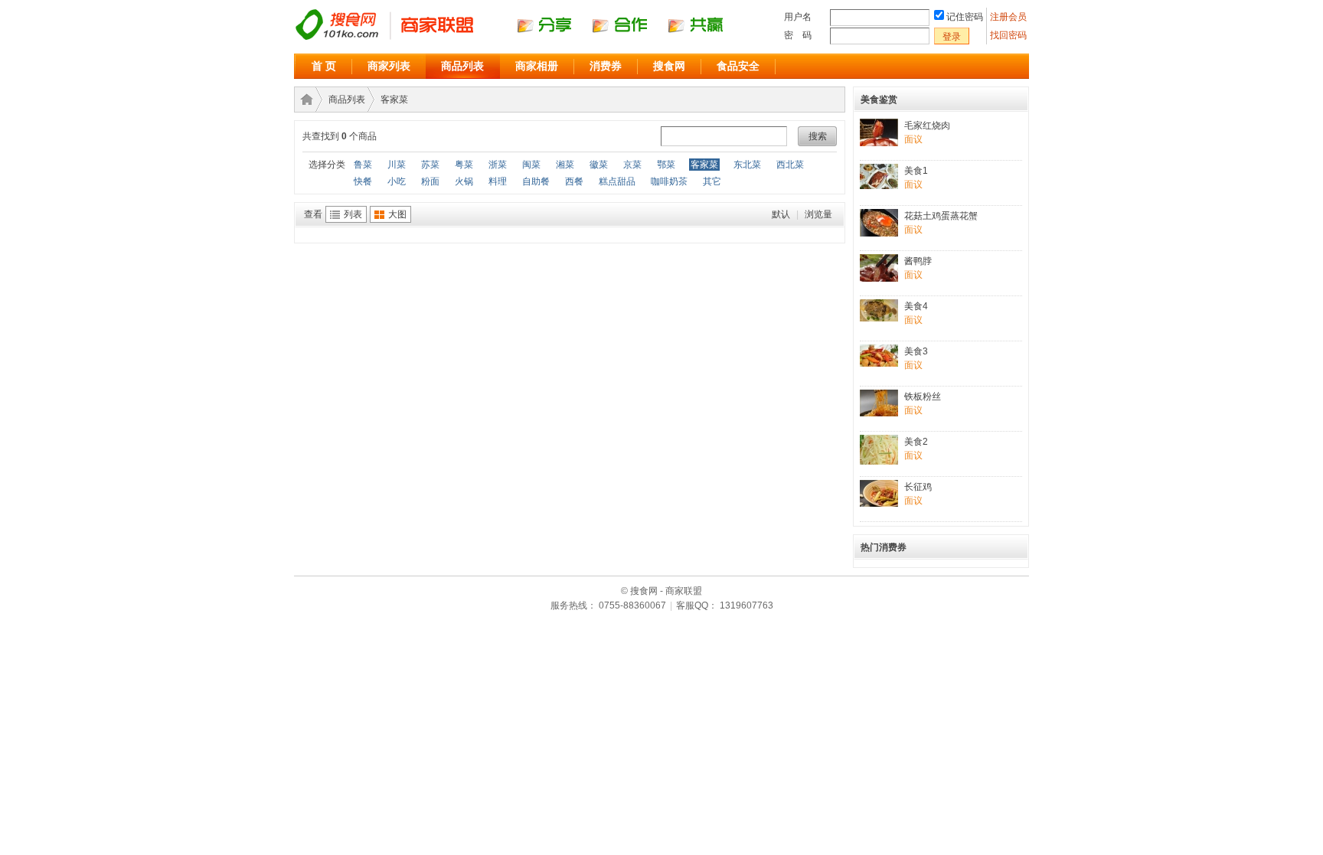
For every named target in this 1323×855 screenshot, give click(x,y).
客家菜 (394, 99)
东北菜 (747, 164)
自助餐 (536, 181)
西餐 (574, 181)
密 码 (798, 35)
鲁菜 (363, 164)
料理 (497, 181)
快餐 (363, 181)
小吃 (396, 181)
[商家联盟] (523, 39)
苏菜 (430, 164)
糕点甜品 (617, 181)
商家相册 (536, 66)
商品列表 (462, 66)
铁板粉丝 (922, 396)
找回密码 (1008, 35)
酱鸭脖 (918, 261)
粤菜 (464, 164)
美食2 (916, 441)
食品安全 (738, 66)
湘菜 (565, 164)
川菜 (396, 164)
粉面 (430, 181)
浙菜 (497, 164)
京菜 (632, 164)
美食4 (916, 306)
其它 (712, 181)
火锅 (464, 181)
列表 (353, 214)
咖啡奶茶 (669, 181)
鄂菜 (666, 164)
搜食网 (669, 66)
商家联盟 (304, 99)
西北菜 (790, 164)
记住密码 (964, 16)
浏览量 (818, 214)
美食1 (916, 170)
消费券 (606, 66)
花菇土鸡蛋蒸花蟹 (941, 215)
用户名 (798, 16)
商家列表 (389, 66)
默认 (781, 214)
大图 (397, 214)
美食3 (916, 351)
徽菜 (599, 164)
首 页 (324, 66)
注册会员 (1009, 16)
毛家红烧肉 (927, 125)
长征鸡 (918, 486)
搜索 (817, 136)
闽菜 (531, 164)
